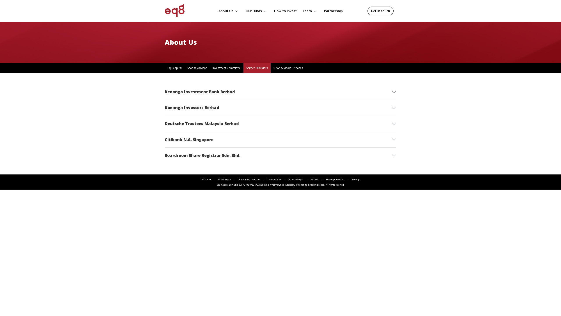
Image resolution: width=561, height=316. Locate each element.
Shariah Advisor (197, 68)
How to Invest (285, 11)
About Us (225, 11)
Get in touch (380, 11)
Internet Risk (274, 179)
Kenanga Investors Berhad (192, 107)
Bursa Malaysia (296, 179)
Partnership (333, 11)
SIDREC (315, 179)
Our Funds (254, 11)
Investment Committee (227, 68)
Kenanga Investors (335, 179)
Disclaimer (206, 179)
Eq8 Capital (175, 68)
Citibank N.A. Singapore (189, 139)
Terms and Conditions (249, 179)
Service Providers (257, 68)
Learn (307, 11)
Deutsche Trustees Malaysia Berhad (202, 123)
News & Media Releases (288, 68)
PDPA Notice (224, 179)
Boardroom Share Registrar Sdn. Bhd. (202, 155)
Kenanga (356, 179)
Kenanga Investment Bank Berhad (200, 91)
